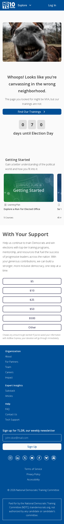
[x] (24, 457)
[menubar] (24, 5)
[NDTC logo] (9, 5)
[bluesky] (46, 457)
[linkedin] (17, 457)
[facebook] (39, 457)
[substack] (53, 457)
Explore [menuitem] (22, 5)
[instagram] (10, 457)
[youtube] (32, 457)
